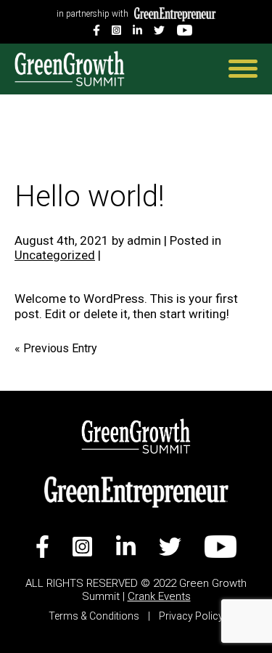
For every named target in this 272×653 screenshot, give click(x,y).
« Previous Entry (56, 348)
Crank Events (159, 596)
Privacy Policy (191, 616)
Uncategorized (55, 255)
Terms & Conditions (95, 616)
